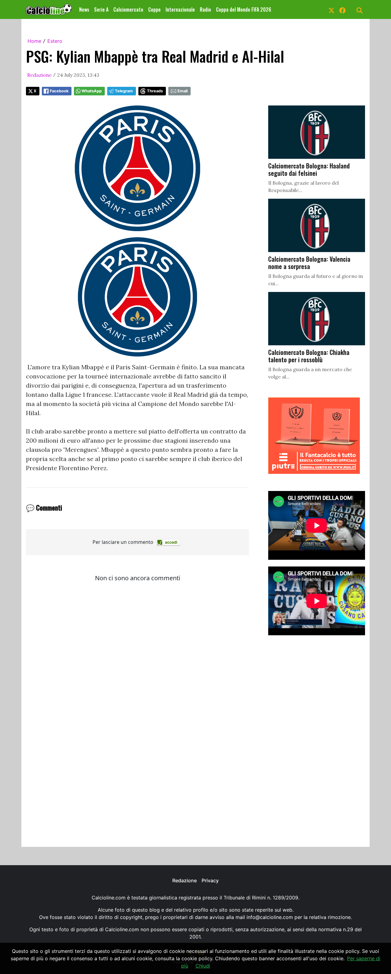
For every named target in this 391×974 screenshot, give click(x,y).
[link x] (331, 9)
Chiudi (203, 966)
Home (34, 41)
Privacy (210, 880)
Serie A (101, 9)
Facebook (59, 91)
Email (182, 91)
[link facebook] (342, 9)
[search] (359, 9)
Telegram (124, 91)
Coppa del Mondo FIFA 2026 (243, 9)
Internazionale (180, 9)
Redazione (39, 75)
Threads (155, 91)
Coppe (154, 9)
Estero (54, 41)
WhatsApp (92, 91)
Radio (205, 9)
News (84, 9)
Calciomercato (128, 9)
